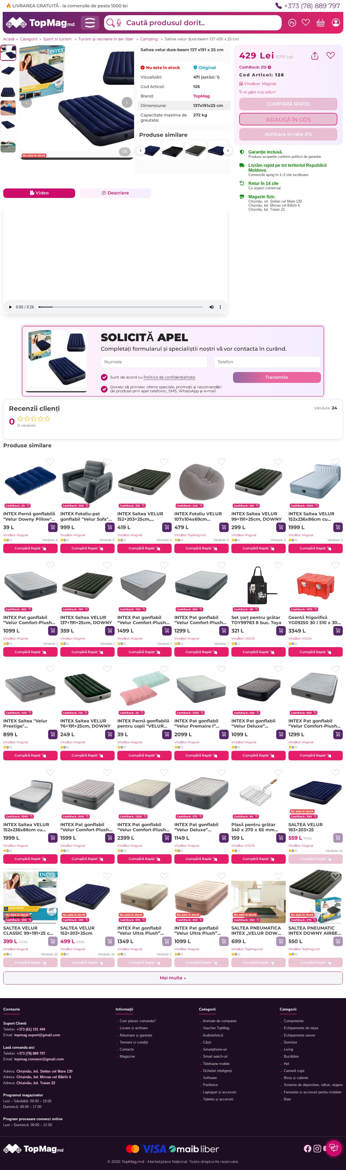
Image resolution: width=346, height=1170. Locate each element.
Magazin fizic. (262, 196)
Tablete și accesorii (217, 1099)
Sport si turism (58, 39)
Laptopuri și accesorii (219, 1092)
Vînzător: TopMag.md (189, 535)
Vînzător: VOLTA (243, 638)
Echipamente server (299, 1035)
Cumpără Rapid (27, 548)
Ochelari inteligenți (217, 1071)
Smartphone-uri (214, 1049)
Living (288, 1049)
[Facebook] (307, 1149)
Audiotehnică (212, 1035)
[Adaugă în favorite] (50, 462)
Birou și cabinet (295, 1078)
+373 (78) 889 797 (312, 5)
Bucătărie (291, 1056)
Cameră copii (293, 1071)
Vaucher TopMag (215, 1028)
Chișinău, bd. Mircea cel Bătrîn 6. (274, 205)
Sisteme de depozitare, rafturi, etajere (313, 1085)
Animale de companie (219, 1021)
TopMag (201, 96)
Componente (293, 1021)
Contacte (126, 1049)
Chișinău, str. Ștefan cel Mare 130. (275, 201)
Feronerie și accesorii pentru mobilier (312, 1092)
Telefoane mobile (215, 1064)
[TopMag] (40, 22)
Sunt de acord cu (152, 377)
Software (209, 1078)
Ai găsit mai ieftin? (259, 92)
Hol (286, 1064)
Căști (206, 1042)
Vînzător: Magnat (260, 83)
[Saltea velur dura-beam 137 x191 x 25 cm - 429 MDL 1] (77, 103)
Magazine (127, 1056)
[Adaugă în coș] (53, 527)
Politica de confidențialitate (169, 377)
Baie (287, 1099)
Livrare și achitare (133, 1028)
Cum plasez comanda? (137, 1021)
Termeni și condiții (133, 1042)
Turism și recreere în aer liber (106, 39)
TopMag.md (133, 1161)
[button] (123, 22)
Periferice (210, 1085)
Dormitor (290, 1042)
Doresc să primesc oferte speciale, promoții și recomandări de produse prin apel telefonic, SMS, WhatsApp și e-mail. (166, 389)
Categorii (29, 39)
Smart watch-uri (215, 1056)
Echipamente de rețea (300, 1028)
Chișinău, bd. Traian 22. (267, 209)
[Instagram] (317, 1149)
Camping (149, 39)
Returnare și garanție (135, 1035)
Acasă (8, 39)
